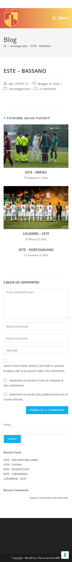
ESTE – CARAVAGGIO (16, 474)
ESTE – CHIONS (13, 464)
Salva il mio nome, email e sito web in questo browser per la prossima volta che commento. (34, 368)
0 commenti (48, 89)
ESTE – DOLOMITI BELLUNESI (21, 460)
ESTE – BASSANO (41, 46)
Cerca (7, 424)
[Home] (5, 46)
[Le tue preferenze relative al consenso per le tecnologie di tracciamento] (65, 555)
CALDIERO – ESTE (36, 233)
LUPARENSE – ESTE (15, 478)
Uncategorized (19, 89)
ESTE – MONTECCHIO (16, 469)
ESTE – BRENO (36, 172)
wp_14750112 (18, 84)
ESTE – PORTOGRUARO (36, 250)
